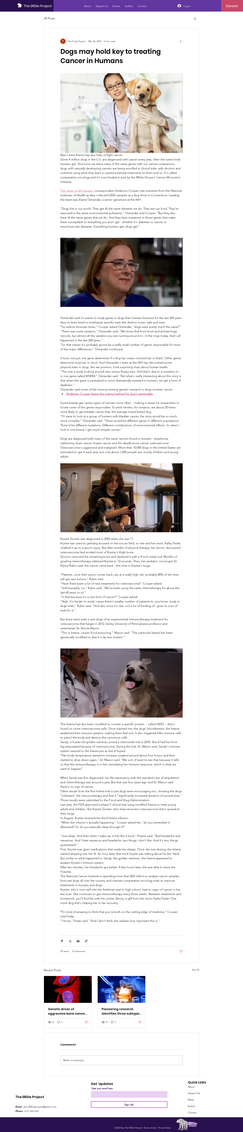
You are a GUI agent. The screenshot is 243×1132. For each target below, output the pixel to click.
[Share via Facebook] (61, 941)
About (191, 1086)
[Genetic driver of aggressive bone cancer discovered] (68, 989)
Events (191, 1106)
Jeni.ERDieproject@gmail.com (40, 1106)
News (191, 1099)
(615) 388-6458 (31, 1111)
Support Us (194, 1093)
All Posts (49, 18)
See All (195, 969)
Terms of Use (150, 1128)
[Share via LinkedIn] (78, 941)
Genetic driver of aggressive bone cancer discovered (67, 1011)
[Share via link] (86, 941)
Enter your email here (102, 1088)
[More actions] (181, 41)
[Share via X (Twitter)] (70, 941)
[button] (195, 18)
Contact (192, 1112)
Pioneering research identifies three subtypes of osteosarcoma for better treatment (121, 1011)
